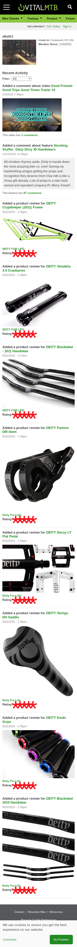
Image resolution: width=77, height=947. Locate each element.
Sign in (67, 26)
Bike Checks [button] (11, 18)
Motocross (56, 911)
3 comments (29, 135)
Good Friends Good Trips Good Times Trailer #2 (37, 88)
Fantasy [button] (33, 18)
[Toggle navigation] (6, 7)
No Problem (61, 939)
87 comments (32, 192)
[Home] (38, 7)
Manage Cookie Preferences (38, 919)
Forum (70, 18)
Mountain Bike (37, 911)
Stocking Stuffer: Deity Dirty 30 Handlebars (35, 147)
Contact (19, 911)
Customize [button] (9, 939)
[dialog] (38, 933)
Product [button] (52, 18)
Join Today (53, 26)
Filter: (6, 78)
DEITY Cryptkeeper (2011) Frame (29, 205)
